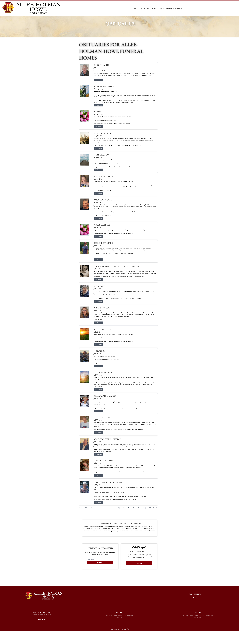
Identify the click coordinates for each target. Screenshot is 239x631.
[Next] (156, 508)
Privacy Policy (114, 629)
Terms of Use (120, 629)
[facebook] (194, 597)
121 (153, 507)
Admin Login (127, 629)
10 (143, 507)
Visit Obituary (98, 80)
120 (150, 507)
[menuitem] (137, 8)
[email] (197, 597)
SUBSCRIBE (100, 563)
